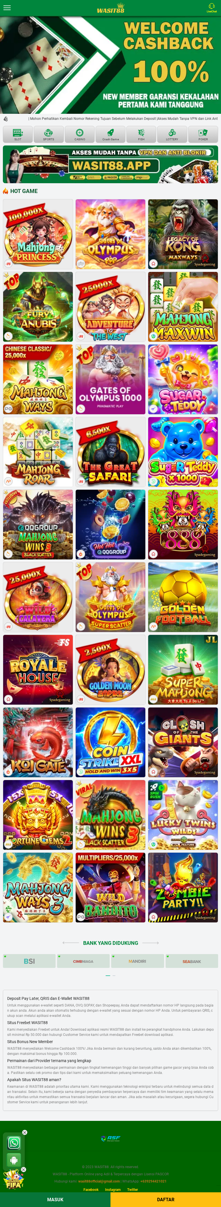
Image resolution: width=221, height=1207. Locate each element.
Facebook (90, 1190)
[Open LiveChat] (213, 8)
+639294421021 (153, 1181)
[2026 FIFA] (14, 1179)
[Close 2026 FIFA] (23, 1169)
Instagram (113, 1190)
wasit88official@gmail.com (99, 1181)
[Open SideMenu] (7, 8)
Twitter (132, 1190)
